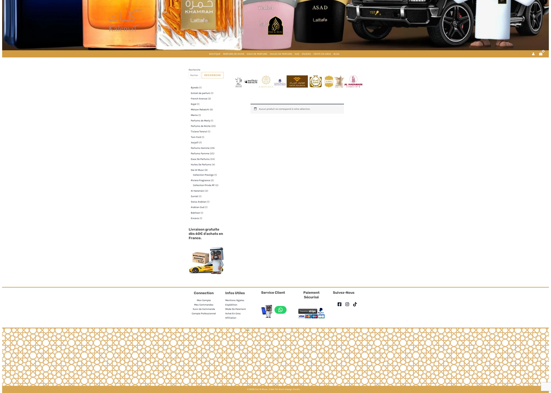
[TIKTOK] (355, 304)
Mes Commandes (203, 304)
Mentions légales (234, 300)
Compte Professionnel (204, 313)
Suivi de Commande (204, 309)
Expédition (231, 304)
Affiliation (230, 317)
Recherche (194, 69)
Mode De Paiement (235, 309)
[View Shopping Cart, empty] (541, 54)
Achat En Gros (233, 313)
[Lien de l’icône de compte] (533, 53)
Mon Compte (204, 300)
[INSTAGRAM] (347, 304)
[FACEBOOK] (339, 304)
